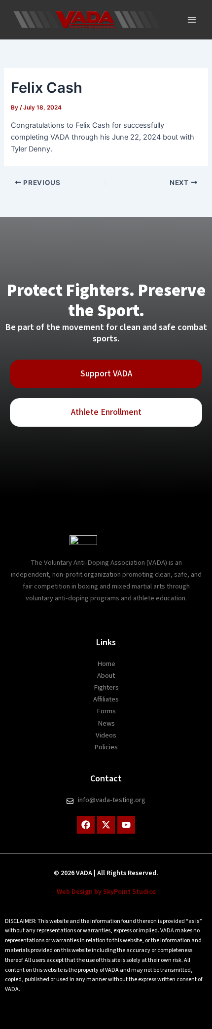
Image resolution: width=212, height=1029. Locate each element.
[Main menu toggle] (191, 19)
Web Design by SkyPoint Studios (106, 892)
